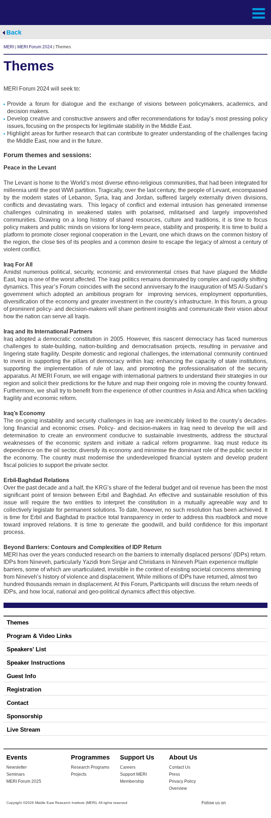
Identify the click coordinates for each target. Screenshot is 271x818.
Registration (24, 689)
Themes (18, 622)
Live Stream (23, 729)
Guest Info (21, 676)
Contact (18, 703)
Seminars (15, 774)
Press (174, 774)
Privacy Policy (182, 781)
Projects (78, 774)
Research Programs (90, 767)
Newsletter (16, 767)
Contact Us (179, 767)
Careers (128, 767)
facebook (248, 804)
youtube (262, 803)
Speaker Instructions (36, 662)
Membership (132, 781)
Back (14, 32)
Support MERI (133, 774)
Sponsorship (24, 716)
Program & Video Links (39, 636)
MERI (31, 12)
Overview (178, 788)
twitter (234, 804)
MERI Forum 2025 (23, 781)
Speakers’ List (26, 649)
